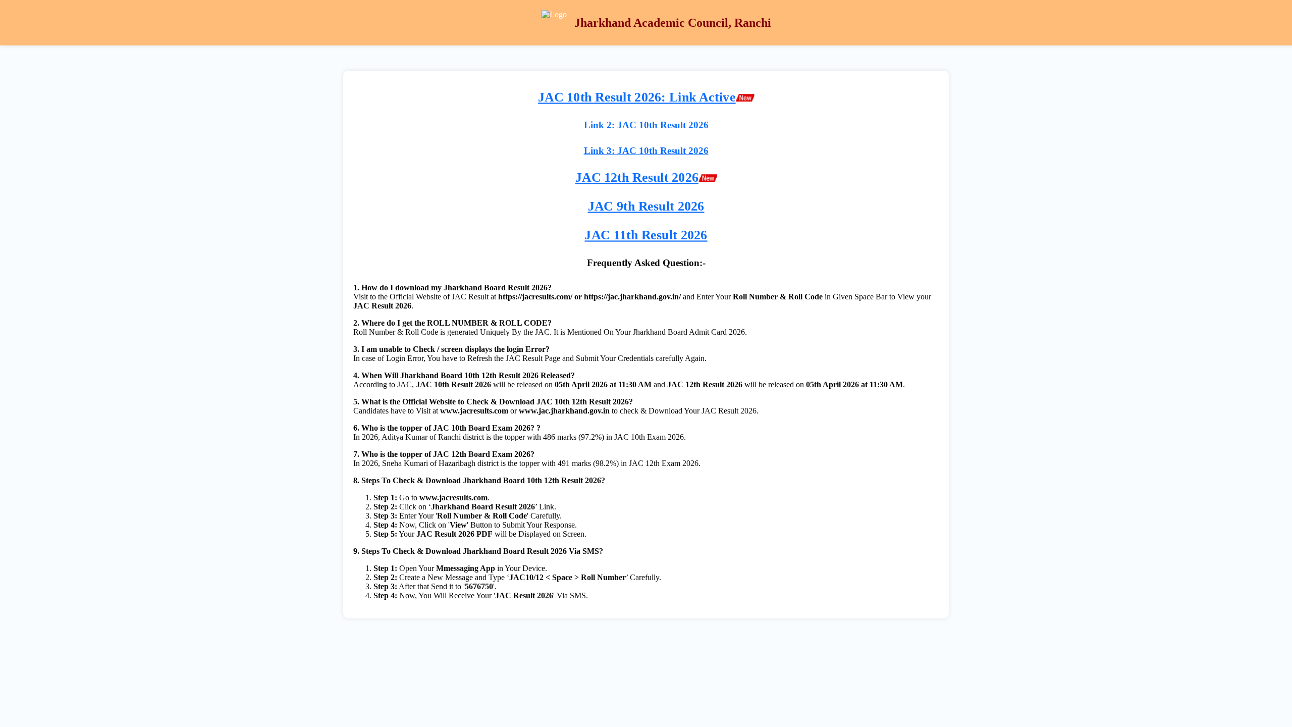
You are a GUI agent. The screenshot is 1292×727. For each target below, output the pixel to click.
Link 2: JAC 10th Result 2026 (646, 125)
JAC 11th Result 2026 (645, 235)
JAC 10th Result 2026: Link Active (637, 97)
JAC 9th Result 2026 (646, 206)
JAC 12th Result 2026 (636, 178)
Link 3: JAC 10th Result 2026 (646, 150)
